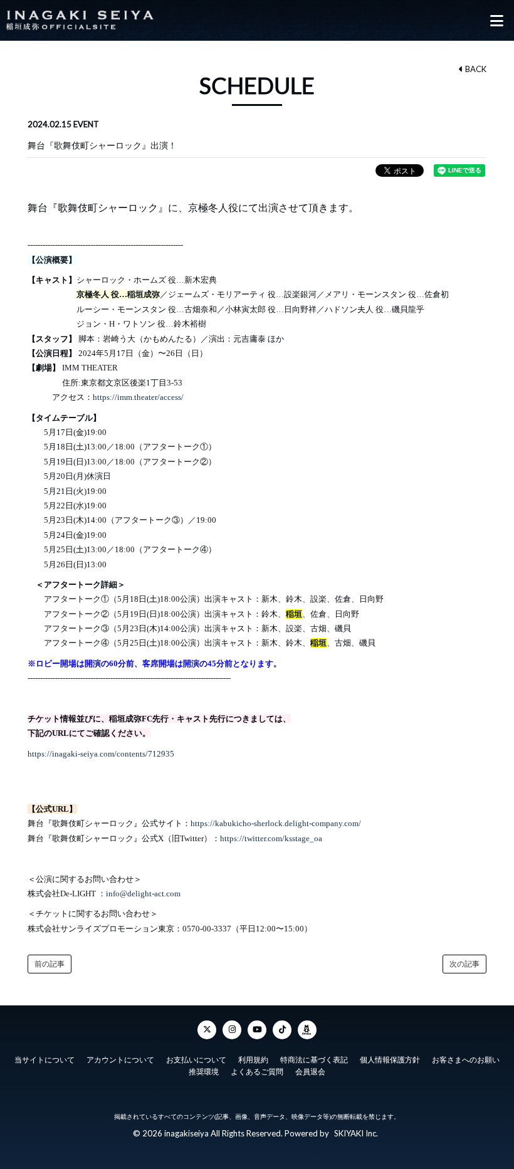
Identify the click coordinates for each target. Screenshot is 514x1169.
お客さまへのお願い (466, 1060)
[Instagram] (232, 1029)
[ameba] (307, 1029)
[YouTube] (257, 1029)
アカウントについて (120, 1060)
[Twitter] (206, 1029)
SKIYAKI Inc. (356, 1133)
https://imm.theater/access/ (138, 397)
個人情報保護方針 (390, 1060)
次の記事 (464, 964)
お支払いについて (196, 1060)
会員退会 (310, 1071)
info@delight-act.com (143, 893)
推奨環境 (204, 1071)
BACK (474, 69)
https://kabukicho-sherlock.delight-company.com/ (276, 823)
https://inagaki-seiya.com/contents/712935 (101, 753)
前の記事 (49, 964)
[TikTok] (282, 1029)
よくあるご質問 (257, 1071)
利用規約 (253, 1060)
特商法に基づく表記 (314, 1060)
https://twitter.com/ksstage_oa (271, 838)
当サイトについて (44, 1060)
